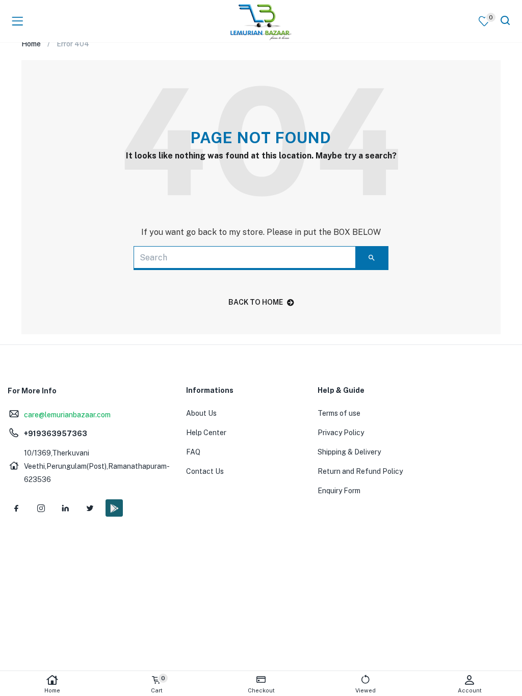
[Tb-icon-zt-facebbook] (16, 508)
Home (52, 690)
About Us (201, 413)
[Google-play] (114, 508)
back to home (255, 302)
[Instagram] (40, 508)
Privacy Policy (341, 433)
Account (470, 690)
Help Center (206, 433)
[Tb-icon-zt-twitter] (89, 508)
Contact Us (205, 471)
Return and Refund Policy (360, 471)
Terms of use (339, 413)
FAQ (193, 452)
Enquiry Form (339, 491)
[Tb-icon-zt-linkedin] (65, 508)
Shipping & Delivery (349, 452)
